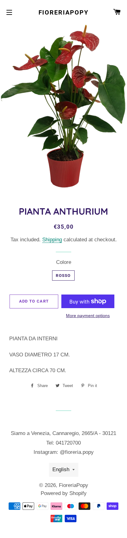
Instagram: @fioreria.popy (64, 452)
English (60, 469)
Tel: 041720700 (63, 443)
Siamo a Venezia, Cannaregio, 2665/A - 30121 (63, 433)
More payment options (88, 315)
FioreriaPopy (64, 12)
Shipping (52, 240)
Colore (63, 262)
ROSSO (63, 275)
